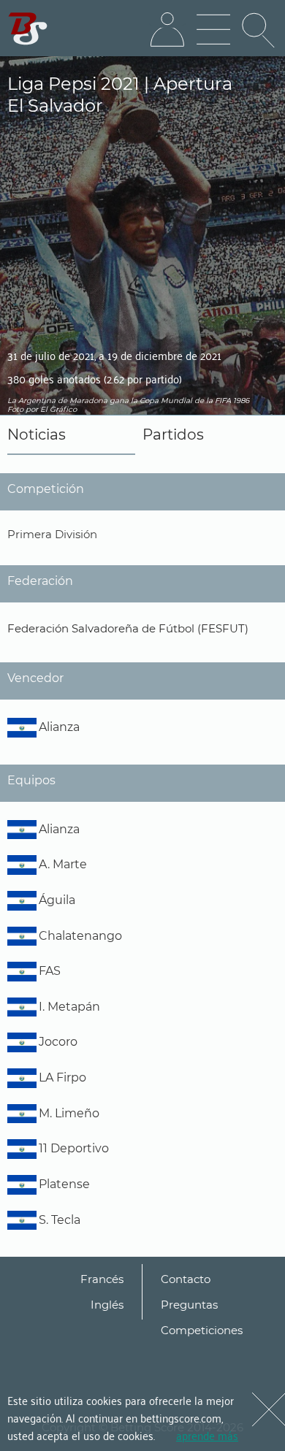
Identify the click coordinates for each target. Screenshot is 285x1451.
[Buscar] (259, 30)
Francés (101, 1279)
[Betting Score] (28, 29)
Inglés (107, 1305)
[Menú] (213, 30)
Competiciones (202, 1330)
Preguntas (189, 1305)
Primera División (52, 534)
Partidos (173, 434)
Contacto (185, 1279)
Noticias (36, 434)
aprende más (207, 1435)
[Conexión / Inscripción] (167, 30)
